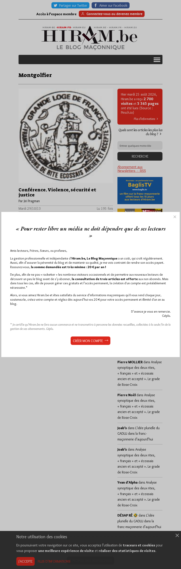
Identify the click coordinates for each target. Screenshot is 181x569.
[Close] (175, 217)
